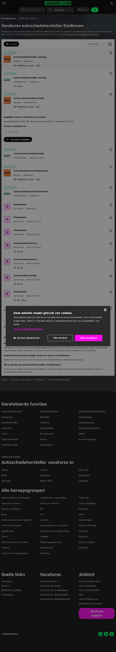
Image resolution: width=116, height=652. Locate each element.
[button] (58, 329)
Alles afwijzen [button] (60, 338)
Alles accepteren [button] (88, 338)
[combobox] (105, 309)
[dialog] (58, 326)
